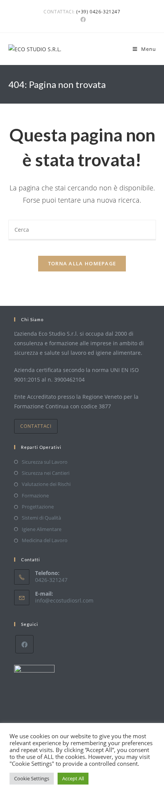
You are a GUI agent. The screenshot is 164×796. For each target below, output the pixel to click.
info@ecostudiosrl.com (64, 600)
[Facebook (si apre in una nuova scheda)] (82, 19)
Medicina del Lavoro (45, 540)
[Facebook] (24, 644)
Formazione (35, 495)
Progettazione (38, 506)
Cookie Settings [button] (31, 778)
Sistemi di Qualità (41, 517)
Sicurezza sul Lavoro (45, 461)
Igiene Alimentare (41, 529)
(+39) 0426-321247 (98, 11)
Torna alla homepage (82, 263)
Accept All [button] (73, 778)
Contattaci (35, 426)
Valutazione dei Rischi (46, 484)
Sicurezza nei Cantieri (45, 472)
